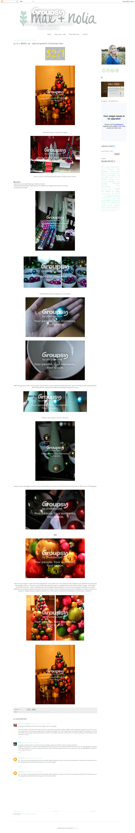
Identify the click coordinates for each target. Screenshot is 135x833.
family (104, 179)
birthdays (111, 169)
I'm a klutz (116, 187)
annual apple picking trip (113, 166)
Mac (118, 191)
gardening (104, 183)
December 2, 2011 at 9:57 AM (30, 742)
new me (106, 195)
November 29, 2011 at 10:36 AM (41, 723)
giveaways (116, 183)
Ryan (108, 200)
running (103, 200)
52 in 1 (19, 711)
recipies (103, 198)
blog (118, 169)
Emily (20, 742)
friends (111, 181)
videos (108, 207)
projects (43, 711)
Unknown (21, 758)
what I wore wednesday (110, 209)
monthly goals (110, 193)
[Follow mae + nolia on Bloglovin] (108, 146)
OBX (110, 195)
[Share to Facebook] (33, 709)
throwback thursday (107, 204)
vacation (117, 206)
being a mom (110, 168)
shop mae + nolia (60, 34)
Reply (19, 737)
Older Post (93, 811)
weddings (114, 207)
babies (103, 167)
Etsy (118, 175)
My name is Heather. (24, 723)
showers (103, 202)
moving (117, 193)
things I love (115, 202)
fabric (107, 177)
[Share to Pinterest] (35, 709)
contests (112, 173)
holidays (38, 711)
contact (85, 34)
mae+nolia (103, 193)
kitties (113, 191)
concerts (107, 173)
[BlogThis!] (29, 709)
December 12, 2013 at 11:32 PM (33, 758)
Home (55, 811)
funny (118, 181)
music (102, 195)
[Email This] (27, 709)
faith (112, 177)
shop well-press (74, 34)
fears (118, 179)
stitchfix (109, 202)
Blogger (75, 828)
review (109, 198)
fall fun (117, 177)
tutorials (48, 711)
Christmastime (25, 711)
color (102, 173)
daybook (103, 175)
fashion (111, 179)
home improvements (110, 186)
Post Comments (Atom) (28, 814)
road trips (116, 198)
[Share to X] (31, 709)
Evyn (102, 177)
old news (114, 195)
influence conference (107, 189)
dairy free (117, 173)
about (49, 34)
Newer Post (17, 811)
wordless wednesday (110, 211)
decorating (32, 711)
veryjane (103, 207)
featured (103, 181)
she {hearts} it (115, 200)
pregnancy (109, 196)
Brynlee (104, 172)
